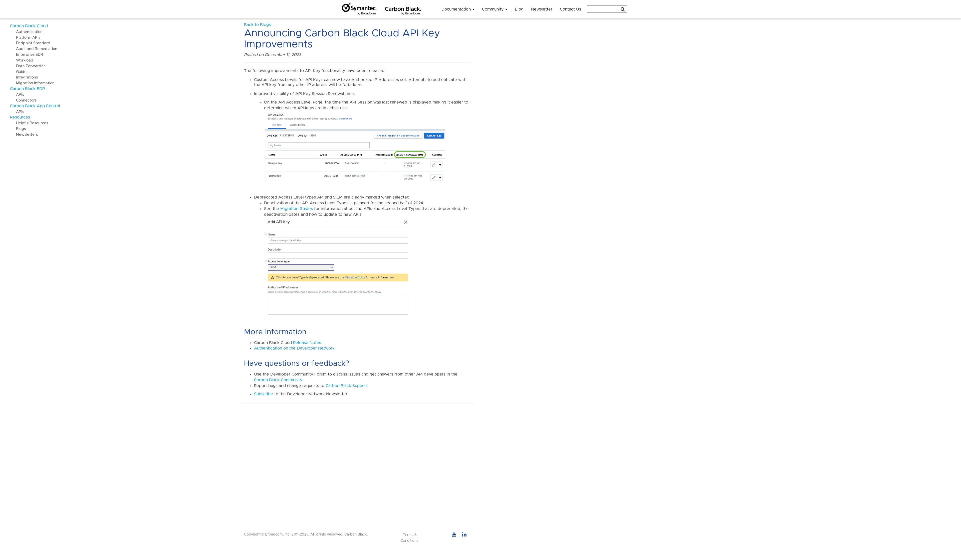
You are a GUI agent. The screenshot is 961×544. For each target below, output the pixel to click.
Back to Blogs (257, 25)
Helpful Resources (29, 123)
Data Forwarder (27, 66)
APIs (17, 94)
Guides (19, 72)
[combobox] (607, 9)
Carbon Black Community (278, 380)
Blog (519, 9)
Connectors (23, 100)
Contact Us (570, 9)
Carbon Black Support (347, 386)
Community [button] (493, 9)
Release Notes (307, 343)
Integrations (24, 77)
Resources (20, 117)
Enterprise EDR (26, 54)
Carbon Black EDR (27, 89)
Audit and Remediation (33, 49)
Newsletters (24, 134)
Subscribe (263, 394)
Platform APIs (25, 38)
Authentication (26, 32)
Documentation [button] (456, 9)
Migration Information (32, 83)
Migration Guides (296, 209)
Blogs (18, 129)
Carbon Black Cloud (29, 26)
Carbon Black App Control (35, 106)
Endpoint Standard (30, 43)
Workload (21, 60)
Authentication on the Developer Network (294, 348)
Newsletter (541, 9)
